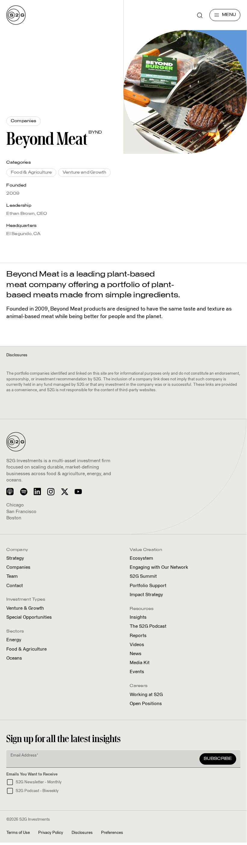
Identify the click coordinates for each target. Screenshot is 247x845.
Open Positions (146, 703)
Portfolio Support (148, 585)
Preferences (112, 833)
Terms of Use (18, 833)
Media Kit (140, 663)
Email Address (24, 755)
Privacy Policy (50, 833)
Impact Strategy (146, 595)
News (135, 654)
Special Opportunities (29, 617)
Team (12, 576)
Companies (18, 567)
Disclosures (82, 833)
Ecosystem (141, 558)
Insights (138, 617)
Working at (146, 694)
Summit (143, 576)
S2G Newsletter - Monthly (39, 782)
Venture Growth (25, 608)
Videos (137, 644)
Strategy (15, 558)
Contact (14, 585)
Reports (138, 635)
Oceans (14, 658)
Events (137, 672)
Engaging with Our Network (159, 567)
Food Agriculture (26, 649)
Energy (13, 640)
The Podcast (148, 626)
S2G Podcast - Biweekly (37, 791)
